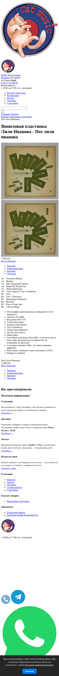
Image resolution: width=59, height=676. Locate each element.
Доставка (11, 485)
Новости (11, 479)
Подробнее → (7, 413)
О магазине (12, 490)
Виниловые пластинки (18, 501)
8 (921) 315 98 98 (9, 83)
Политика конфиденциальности (22, 515)
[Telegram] (18, 603)
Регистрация (14, 75)
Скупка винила (14, 487)
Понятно (29, 671)
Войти (4, 75)
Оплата (10, 482)
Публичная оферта (16, 512)
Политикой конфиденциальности (39, 665)
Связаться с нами (8, 468)
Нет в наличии (8, 261)
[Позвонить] (5, 603)
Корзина (5, 77)
